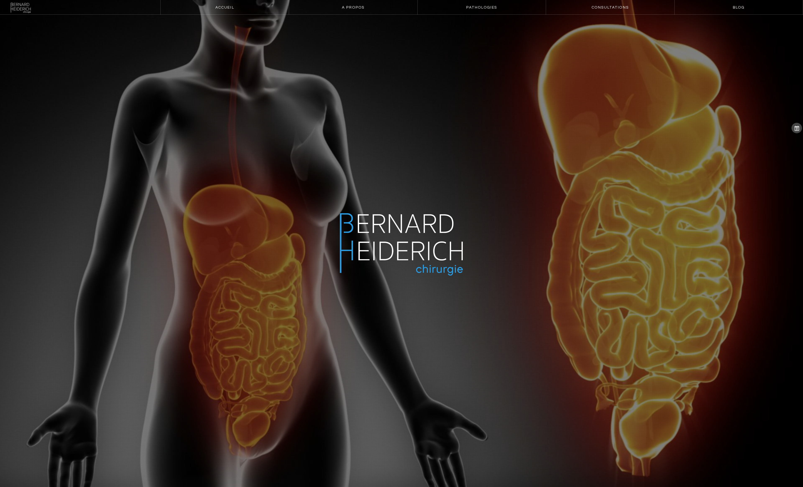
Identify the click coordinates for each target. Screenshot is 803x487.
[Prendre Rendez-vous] (796, 128)
